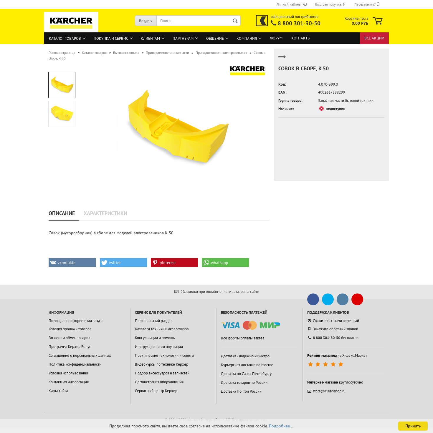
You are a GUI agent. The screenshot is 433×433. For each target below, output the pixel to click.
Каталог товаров (65, 38)
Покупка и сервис (111, 38)
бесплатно (335, 337)
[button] (72, 262)
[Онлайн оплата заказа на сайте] (250, 325)
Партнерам (183, 38)
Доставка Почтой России (241, 391)
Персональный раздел (154, 320)
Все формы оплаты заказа (242, 338)
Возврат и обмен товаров (69, 337)
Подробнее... (281, 426)
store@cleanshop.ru (329, 391)
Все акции (374, 38)
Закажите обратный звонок (335, 328)
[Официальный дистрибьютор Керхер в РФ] (262, 20)
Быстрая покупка (328, 4)
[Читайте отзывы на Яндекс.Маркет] (326, 364)
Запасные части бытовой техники (345, 100)
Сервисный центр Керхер (156, 390)
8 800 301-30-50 (299, 23)
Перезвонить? (365, 4)
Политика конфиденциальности (75, 364)
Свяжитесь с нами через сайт (337, 320)
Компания (247, 38)
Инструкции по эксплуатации (159, 346)
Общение (215, 38)
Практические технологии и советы (164, 355)
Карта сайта (58, 390)
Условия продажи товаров (70, 328)
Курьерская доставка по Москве (247, 364)
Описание (62, 213)
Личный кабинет (290, 4)
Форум (276, 38)
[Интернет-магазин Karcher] (71, 29)
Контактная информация (69, 381)
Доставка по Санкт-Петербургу (246, 373)
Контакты (300, 38)
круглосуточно (335, 382)
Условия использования (68, 373)
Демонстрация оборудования (159, 381)
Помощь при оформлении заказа (76, 320)
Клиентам (150, 38)
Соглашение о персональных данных (80, 355)
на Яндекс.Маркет (337, 355)
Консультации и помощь (155, 337)
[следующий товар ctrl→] (282, 59)
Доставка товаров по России (244, 382)
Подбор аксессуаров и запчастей (162, 373)
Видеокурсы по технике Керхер (161, 364)
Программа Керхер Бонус (70, 346)
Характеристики (105, 213)
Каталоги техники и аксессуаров (162, 328)
